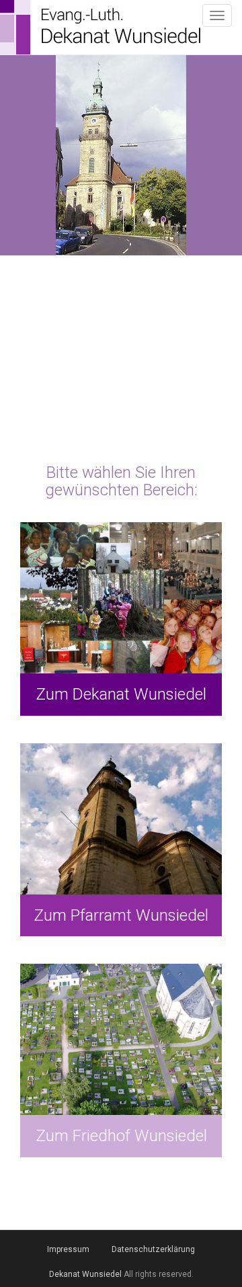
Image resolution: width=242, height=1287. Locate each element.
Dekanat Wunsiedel (85, 1274)
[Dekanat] (121, 618)
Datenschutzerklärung (153, 1249)
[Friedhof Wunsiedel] (121, 1060)
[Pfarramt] (121, 840)
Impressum (68, 1249)
